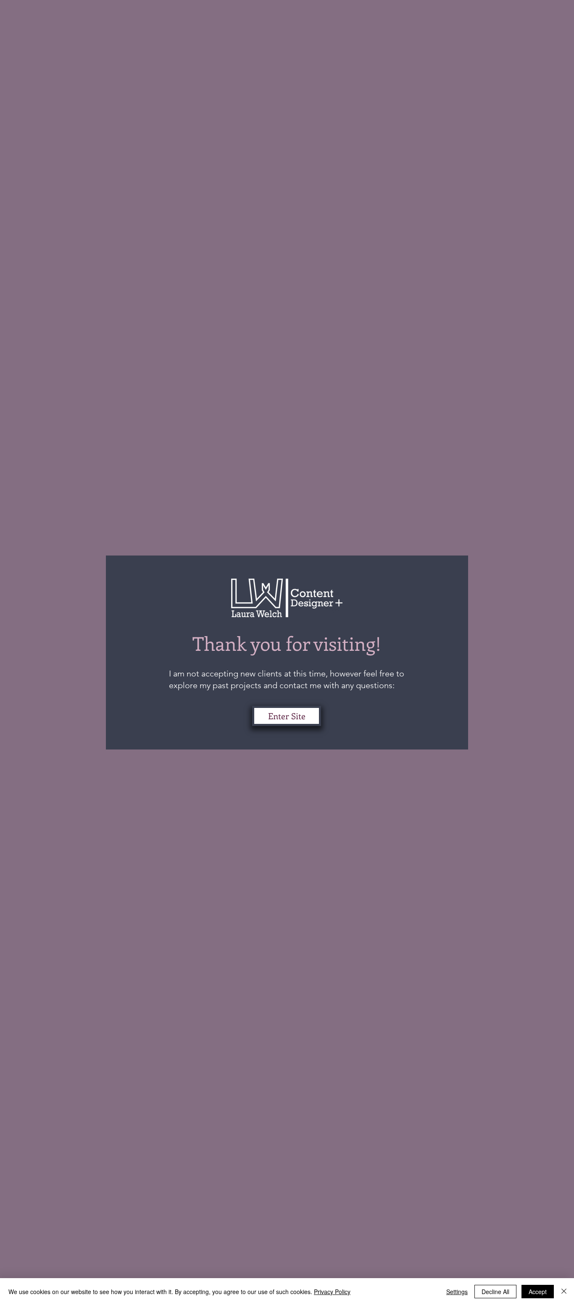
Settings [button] (457, 1291)
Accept (538, 1291)
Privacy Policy (332, 1291)
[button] (286, 716)
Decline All (495, 1291)
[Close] (564, 1291)
